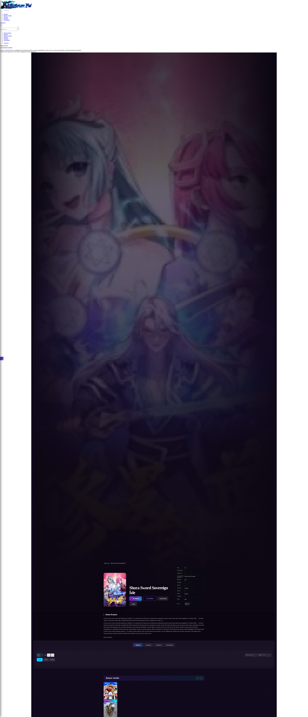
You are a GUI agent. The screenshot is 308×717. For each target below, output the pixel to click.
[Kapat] (14, 48)
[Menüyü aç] (1, 25)
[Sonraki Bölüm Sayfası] (269, 655)
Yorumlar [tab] (148, 645)
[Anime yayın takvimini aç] (1, 358)
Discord (6, 14)
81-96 (47, 660)
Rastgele (6, 18)
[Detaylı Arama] (23, 10)
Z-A (52, 655)
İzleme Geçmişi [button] (8, 15)
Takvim (6, 17)
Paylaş (133, 604)
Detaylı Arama (7, 33)
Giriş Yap (3, 22)
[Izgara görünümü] (38, 655)
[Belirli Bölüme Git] (255, 655)
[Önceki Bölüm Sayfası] (266, 655)
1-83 (41, 660)
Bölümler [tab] (138, 645)
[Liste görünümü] (41, 655)
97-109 (53, 660)
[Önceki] (197, 678)
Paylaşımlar (7, 20)
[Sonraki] (201, 678)
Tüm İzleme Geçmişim (6, 47)
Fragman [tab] (158, 645)
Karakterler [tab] (170, 645)
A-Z (49, 655)
